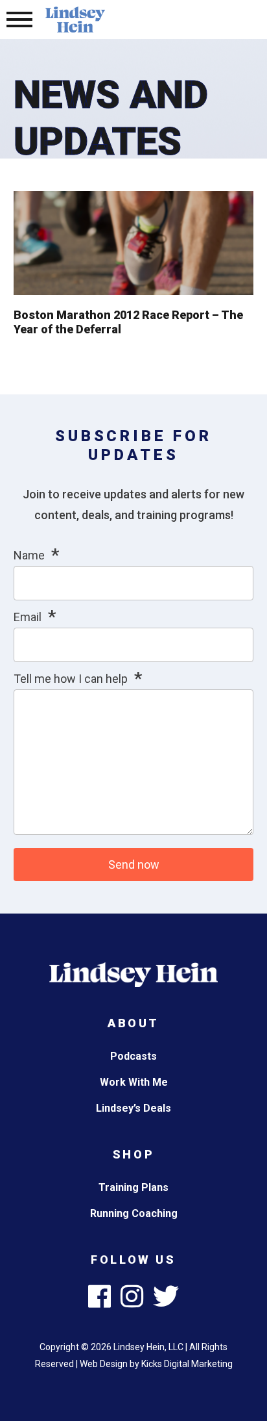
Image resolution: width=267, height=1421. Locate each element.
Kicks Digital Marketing (187, 1364)
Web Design (104, 1364)
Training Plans (133, 1187)
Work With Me (134, 1082)
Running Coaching (134, 1213)
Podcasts (133, 1056)
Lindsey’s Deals (133, 1108)
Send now (133, 864)
